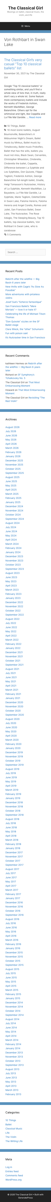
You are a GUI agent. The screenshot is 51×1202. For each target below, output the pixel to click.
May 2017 (10, 881)
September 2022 (14, 614)
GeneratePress (25, 1197)
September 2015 (14, 965)
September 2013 (14, 1065)
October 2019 (12, 760)
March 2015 (11, 990)
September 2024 (14, 519)
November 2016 (14, 906)
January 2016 (12, 948)
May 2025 (10, 485)
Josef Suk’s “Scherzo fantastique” (23, 302)
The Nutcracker (19, 213)
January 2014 (12, 1048)
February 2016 (13, 944)
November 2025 (14, 464)
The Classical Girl (25, 7)
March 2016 (11, 940)
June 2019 (11, 777)
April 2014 (10, 1036)
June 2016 (11, 927)
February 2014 (13, 1044)
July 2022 (10, 623)
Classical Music (13, 1128)
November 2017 (14, 856)
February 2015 (13, 994)
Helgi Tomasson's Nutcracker (20, 184)
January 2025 (12, 502)
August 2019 (12, 769)
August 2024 (12, 523)
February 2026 (13, 452)
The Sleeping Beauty (24, 218)
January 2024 (13, 552)
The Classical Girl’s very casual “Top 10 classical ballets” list (23, 64)
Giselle (40, 180)
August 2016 (12, 919)
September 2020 (14, 714)
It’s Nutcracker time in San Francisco (25, 337)
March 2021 (11, 689)
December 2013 (14, 1052)
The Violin (10, 1137)
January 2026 (13, 456)
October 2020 (13, 710)
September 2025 (14, 473)
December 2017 (14, 852)
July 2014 (10, 1023)
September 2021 (14, 664)
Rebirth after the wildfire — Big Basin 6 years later (23, 367)
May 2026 (10, 439)
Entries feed (12, 1171)
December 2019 (14, 752)
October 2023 (13, 564)
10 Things (12, 126)
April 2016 (10, 935)
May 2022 (10, 631)
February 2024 (13, 548)
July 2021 (10, 673)
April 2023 (11, 585)
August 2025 (12, 477)
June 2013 (11, 1077)
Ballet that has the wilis (17, 151)
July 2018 (10, 823)
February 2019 (13, 794)
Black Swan (27, 155)
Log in (8, 1167)
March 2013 (11, 1090)
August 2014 (12, 1019)
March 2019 (11, 789)
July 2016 (10, 923)
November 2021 (14, 656)
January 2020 (13, 748)
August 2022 (12, 619)
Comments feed (14, 1175)
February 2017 (13, 894)
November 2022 (14, 606)
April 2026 (11, 443)
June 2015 (11, 977)
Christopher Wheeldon (16, 159)
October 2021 (12, 660)
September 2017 (14, 865)
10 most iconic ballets (19, 130)
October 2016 (12, 910)
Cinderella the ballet (15, 163)
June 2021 (11, 677)
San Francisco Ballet (22, 209)
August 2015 (12, 969)
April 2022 (11, 635)
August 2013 (12, 1069)
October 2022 (13, 610)
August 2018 (12, 819)
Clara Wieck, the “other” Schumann (24, 329)
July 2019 (10, 773)
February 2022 (13, 644)
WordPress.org (13, 1179)
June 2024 (11, 531)
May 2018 (10, 831)
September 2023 (14, 569)
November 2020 (14, 706)
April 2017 (10, 885)
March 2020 (12, 739)
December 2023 (14, 556)
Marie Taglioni (22, 197)
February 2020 (13, 744)
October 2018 (12, 810)
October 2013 (12, 1061)
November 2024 (14, 510)
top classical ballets (23, 222)
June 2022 (11, 627)
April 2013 (10, 1086)
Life (7, 1132)
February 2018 (13, 844)
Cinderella (35, 159)
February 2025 (13, 498)
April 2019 (10, 785)
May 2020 (10, 731)
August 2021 (12, 669)
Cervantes (40, 155)
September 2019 (14, 764)
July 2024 (10, 527)
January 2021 (12, 698)
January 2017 (12, 898)
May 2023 (10, 581)
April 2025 (11, 489)
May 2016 (10, 931)
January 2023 (13, 598)
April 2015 (10, 986)
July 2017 (10, 873)
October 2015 (12, 960)
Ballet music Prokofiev (31, 146)
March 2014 (11, 1040)
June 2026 (11, 435)
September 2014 (14, 1015)
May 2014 (10, 1031)
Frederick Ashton (23, 176)
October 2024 (13, 514)
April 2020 (11, 735)
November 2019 (14, 756)
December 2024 (14, 506)
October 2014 (12, 1011)
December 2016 (14, 902)
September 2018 (14, 814)
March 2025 (11, 494)
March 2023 (12, 589)
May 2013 (10, 1081)
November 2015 (14, 956)
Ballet (22, 126)
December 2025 (14, 460)
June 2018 (11, 827)
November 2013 (14, 1056)
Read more (35, 117)
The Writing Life (14, 1141)
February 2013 (13, 1094)
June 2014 (11, 1027)
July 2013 (10, 1073)
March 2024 (12, 544)
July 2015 (10, 973)
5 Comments (14, 234)
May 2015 (10, 981)
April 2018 (10, 835)
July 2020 (10, 723)
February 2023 (13, 594)
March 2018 (11, 840)
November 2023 (14, 560)
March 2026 (12, 448)
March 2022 (11, 639)
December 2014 (14, 1002)
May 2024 (10, 535)
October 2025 (13, 469)
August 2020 (12, 719)
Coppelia (32, 163)
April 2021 (10, 685)
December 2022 (14, 602)
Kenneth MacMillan (31, 188)
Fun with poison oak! (16, 333)
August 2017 (12, 869)
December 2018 (14, 802)
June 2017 (11, 877)
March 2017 (11, 890)
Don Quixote (27, 171)
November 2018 (14, 806)
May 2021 (10, 681)
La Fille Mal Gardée (26, 192)
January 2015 (12, 998)
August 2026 (12, 427)
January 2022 (12, 648)
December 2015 (14, 952)
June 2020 (11, 727)
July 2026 (10, 431)
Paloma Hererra (28, 201)
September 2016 (14, 915)
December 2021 (14, 652)
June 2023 (11, 577)
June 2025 (11, 481)
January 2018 (12, 848)
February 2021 (13, 694)
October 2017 (12, 860)
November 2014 (14, 1006)
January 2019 (12, 798)
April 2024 (11, 539)
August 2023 (12, 573)
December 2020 (14, 702)
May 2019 (10, 781)
